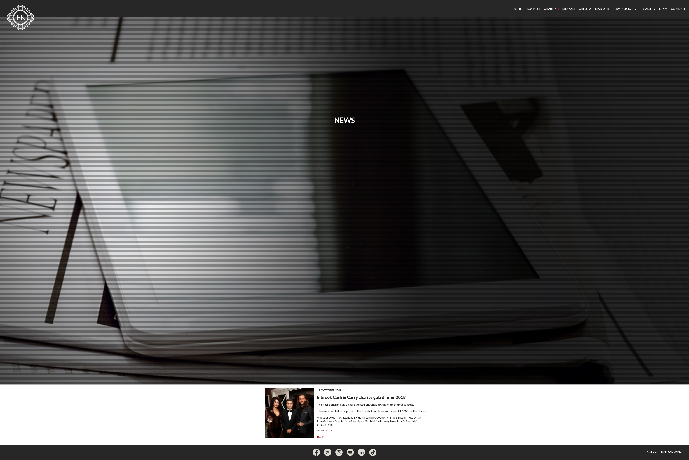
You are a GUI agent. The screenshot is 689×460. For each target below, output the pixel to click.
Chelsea (585, 8)
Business (533, 8)
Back (320, 436)
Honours (567, 8)
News (663, 8)
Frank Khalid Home (20, 17)
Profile (517, 8)
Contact (678, 8)
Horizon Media (671, 452)
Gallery (649, 8)
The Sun (328, 430)
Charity (550, 8)
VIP (637, 8)
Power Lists (622, 8)
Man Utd (602, 8)
